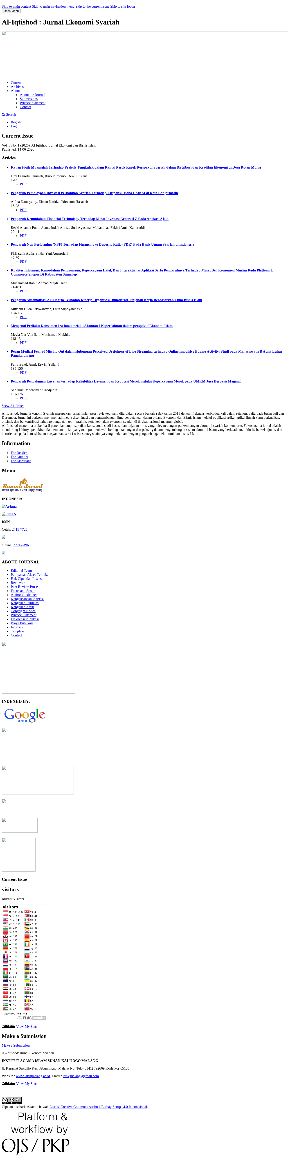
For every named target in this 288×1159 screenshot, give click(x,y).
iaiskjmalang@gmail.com (81, 1076)
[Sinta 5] (9, 514)
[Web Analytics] (8, 1026)
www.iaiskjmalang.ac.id (33, 1076)
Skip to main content (16, 6)
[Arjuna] (9, 506)
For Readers (19, 453)
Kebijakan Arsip (22, 607)
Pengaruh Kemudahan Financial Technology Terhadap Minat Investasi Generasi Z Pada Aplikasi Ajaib (90, 219)
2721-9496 (21, 545)
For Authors (19, 457)
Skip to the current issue (92, 6)
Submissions (29, 99)
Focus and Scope (23, 591)
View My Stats (26, 1026)
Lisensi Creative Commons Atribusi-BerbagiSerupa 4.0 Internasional (98, 1107)
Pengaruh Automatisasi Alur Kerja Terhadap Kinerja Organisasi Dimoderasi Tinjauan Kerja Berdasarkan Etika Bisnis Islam (106, 300)
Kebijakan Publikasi (25, 603)
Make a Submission (16, 1045)
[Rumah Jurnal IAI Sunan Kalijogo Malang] (22, 491)
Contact (25, 107)
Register (16, 122)
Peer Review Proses (25, 587)
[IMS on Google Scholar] (24, 722)
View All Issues (13, 406)
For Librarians (21, 461)
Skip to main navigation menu (53, 6)
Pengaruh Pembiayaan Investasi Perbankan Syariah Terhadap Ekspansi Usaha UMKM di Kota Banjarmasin (94, 193)
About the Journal (32, 95)
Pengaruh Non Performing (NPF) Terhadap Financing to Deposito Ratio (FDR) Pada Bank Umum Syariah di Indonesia (102, 244)
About (15, 91)
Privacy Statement (32, 103)
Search (10, 114)
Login (15, 126)
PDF (23, 184)
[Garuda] (25, 760)
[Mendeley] (19, 870)
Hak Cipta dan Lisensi (27, 579)
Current (16, 83)
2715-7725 (19, 529)
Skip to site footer (122, 6)
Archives (17, 87)
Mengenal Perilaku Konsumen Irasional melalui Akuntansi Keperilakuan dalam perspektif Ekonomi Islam (92, 326)
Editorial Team (21, 570)
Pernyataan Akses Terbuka (30, 574)
